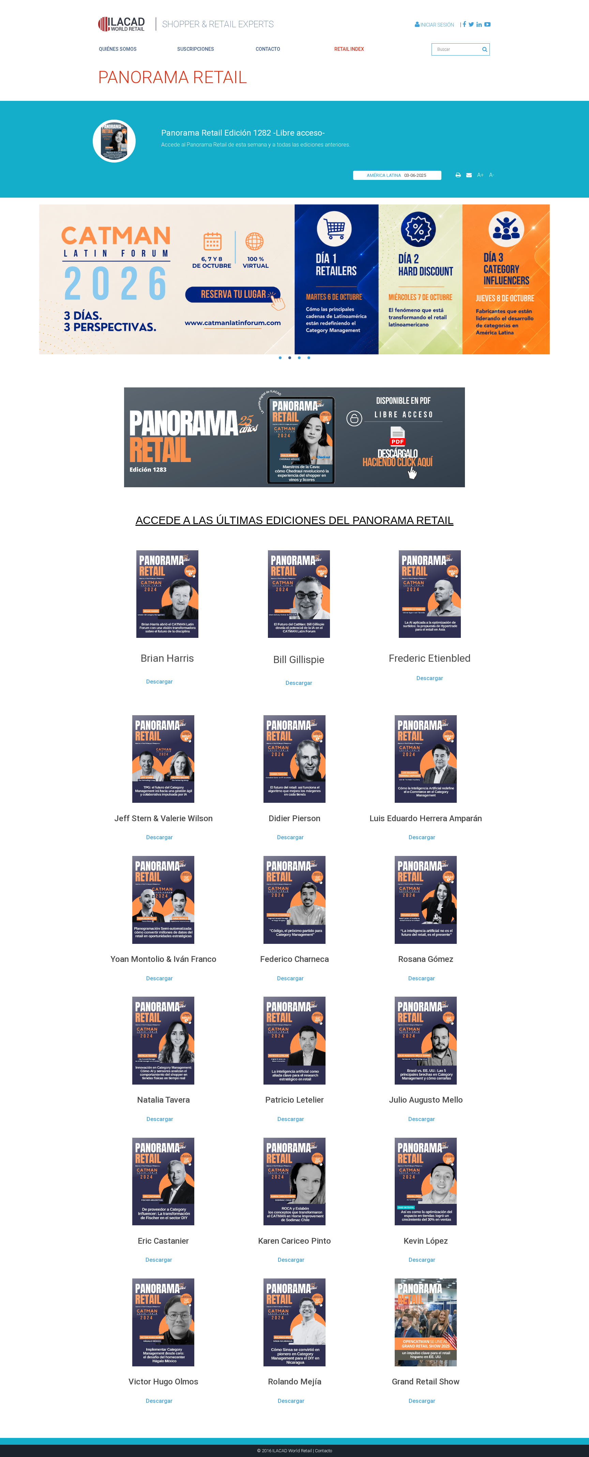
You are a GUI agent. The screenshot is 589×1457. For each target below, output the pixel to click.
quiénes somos (118, 49)
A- (491, 175)
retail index (349, 49)
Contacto (323, 1450)
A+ (480, 175)
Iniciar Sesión (437, 25)
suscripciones (195, 49)
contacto (268, 49)
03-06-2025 (415, 175)
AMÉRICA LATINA (384, 175)
